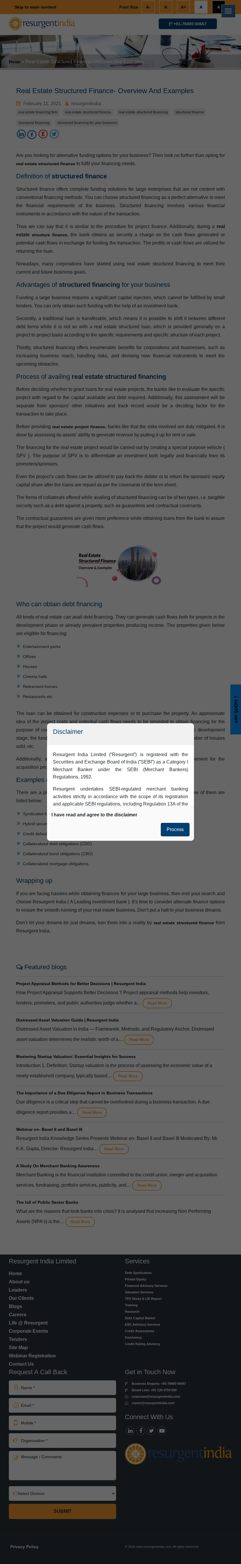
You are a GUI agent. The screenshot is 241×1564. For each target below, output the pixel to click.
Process (175, 829)
